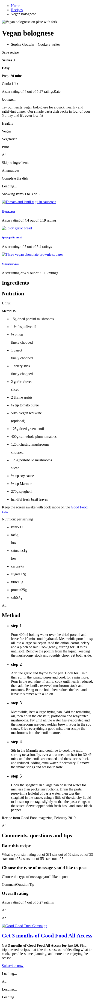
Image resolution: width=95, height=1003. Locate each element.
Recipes (17, 10)
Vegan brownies (10, 263)
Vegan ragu (8, 211)
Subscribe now (13, 966)
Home (15, 6)
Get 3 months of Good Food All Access (47, 936)
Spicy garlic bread (12, 237)
